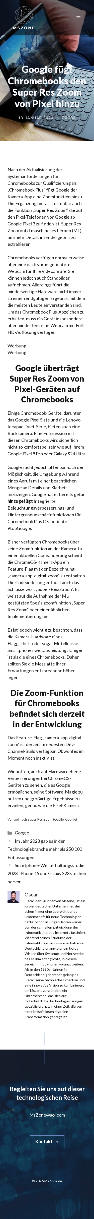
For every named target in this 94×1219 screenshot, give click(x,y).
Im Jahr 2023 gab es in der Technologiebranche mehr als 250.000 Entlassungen (45, 849)
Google (22, 832)
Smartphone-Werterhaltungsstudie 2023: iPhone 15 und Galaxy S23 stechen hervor (47, 873)
